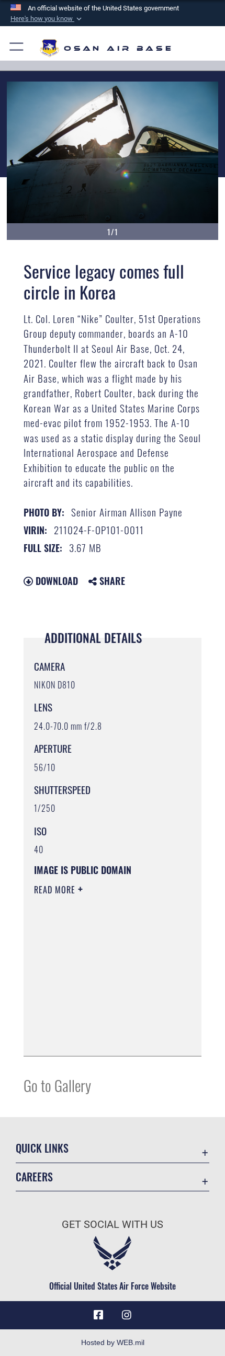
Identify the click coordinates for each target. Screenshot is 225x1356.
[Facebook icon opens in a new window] (98, 1315)
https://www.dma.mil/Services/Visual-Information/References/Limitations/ (97, 1022)
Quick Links (42, 1148)
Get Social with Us (112, 1225)
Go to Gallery (57, 1085)
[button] (47, 19)
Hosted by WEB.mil (112, 1342)
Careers (34, 1177)
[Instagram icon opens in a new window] (126, 1315)
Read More (56, 889)
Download (55, 581)
